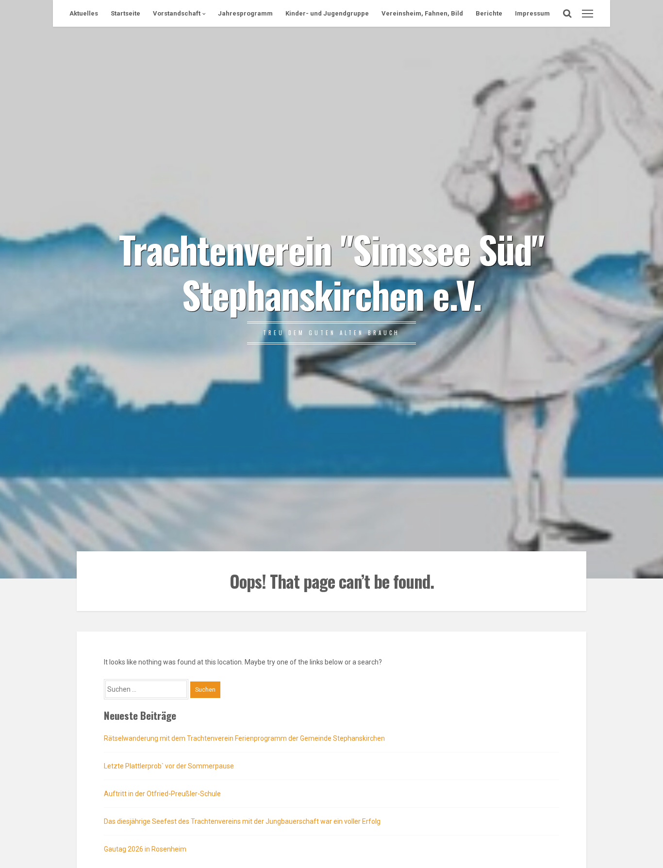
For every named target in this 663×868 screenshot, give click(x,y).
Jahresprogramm (245, 13)
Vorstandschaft (176, 13)
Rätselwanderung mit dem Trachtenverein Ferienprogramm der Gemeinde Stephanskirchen (244, 738)
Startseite (125, 13)
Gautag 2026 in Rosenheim (145, 849)
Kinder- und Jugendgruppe (327, 13)
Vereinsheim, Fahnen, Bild (422, 13)
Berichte (489, 13)
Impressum (532, 13)
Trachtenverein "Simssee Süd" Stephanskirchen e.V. (331, 271)
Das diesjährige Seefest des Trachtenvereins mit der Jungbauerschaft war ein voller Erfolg (242, 821)
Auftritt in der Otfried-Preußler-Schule (162, 794)
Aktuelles (83, 13)
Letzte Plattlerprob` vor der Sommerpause (169, 766)
